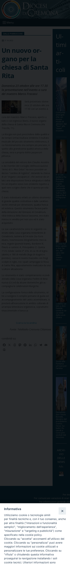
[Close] (62, 510)
